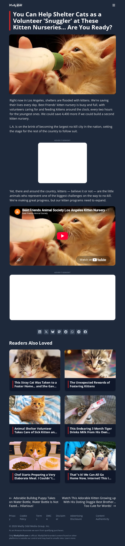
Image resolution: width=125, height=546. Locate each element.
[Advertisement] (62, 163)
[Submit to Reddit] (65, 331)
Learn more (70, 538)
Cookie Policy (23, 517)
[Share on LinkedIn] (39, 331)
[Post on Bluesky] (52, 331)
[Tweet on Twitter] (46, 331)
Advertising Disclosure (76, 517)
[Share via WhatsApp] (72, 331)
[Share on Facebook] (85, 331)
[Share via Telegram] (78, 331)
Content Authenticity (102, 517)
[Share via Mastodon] (59, 331)
